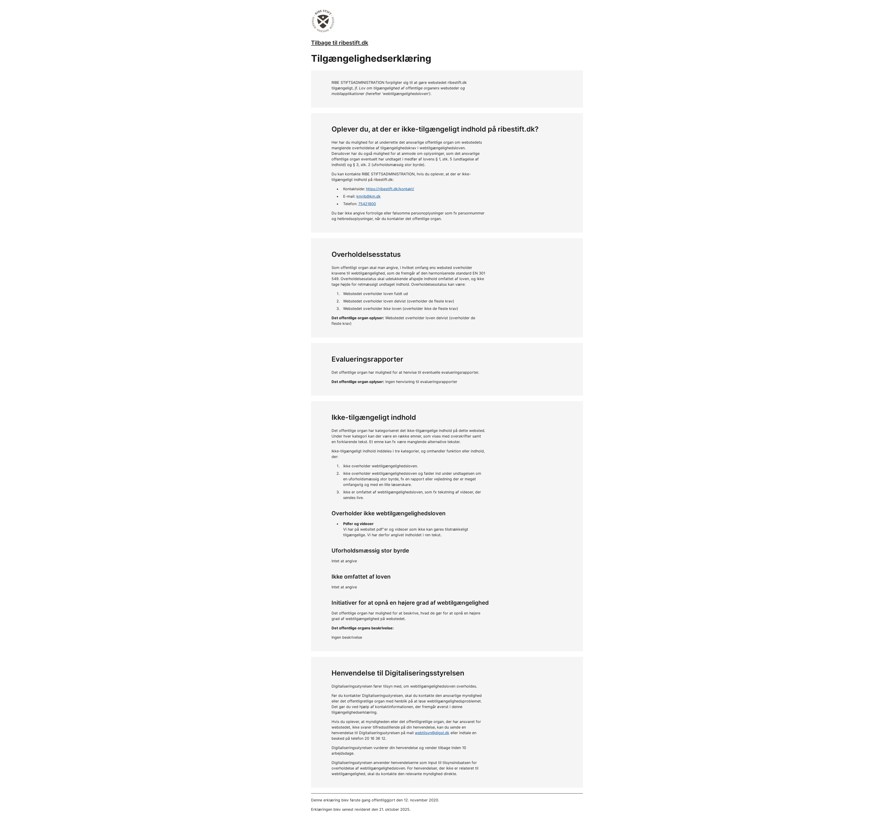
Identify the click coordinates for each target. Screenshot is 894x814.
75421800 (367, 203)
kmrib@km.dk (368, 196)
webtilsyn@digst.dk (432, 732)
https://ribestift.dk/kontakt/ (390, 189)
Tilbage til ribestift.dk (339, 42)
